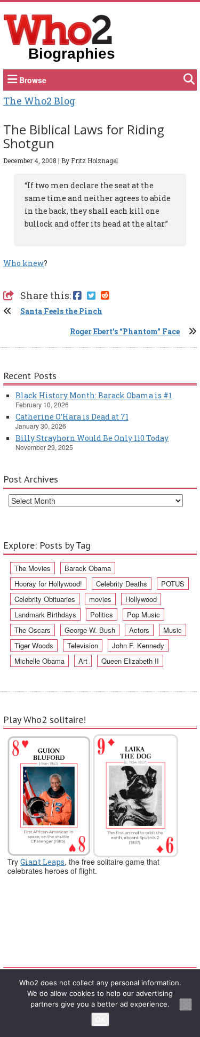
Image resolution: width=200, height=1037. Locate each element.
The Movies (32, 568)
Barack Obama (88, 568)
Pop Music (143, 614)
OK (100, 1019)
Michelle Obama (39, 661)
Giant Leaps (42, 862)
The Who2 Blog (39, 100)
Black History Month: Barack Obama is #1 (93, 395)
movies (100, 599)
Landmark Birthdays (45, 614)
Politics (101, 614)
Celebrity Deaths (121, 583)
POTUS (173, 583)
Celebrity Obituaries (44, 599)
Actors (139, 630)
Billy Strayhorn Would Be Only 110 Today (92, 438)
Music (172, 630)
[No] (185, 1004)
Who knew (23, 263)
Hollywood (141, 599)
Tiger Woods (33, 645)
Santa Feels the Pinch (61, 311)
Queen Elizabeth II (130, 661)
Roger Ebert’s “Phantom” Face (125, 331)
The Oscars (32, 630)
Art (82, 661)
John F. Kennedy (138, 645)
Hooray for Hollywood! (48, 583)
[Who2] (58, 28)
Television (82, 645)
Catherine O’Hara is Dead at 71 (72, 417)
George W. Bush (90, 630)
